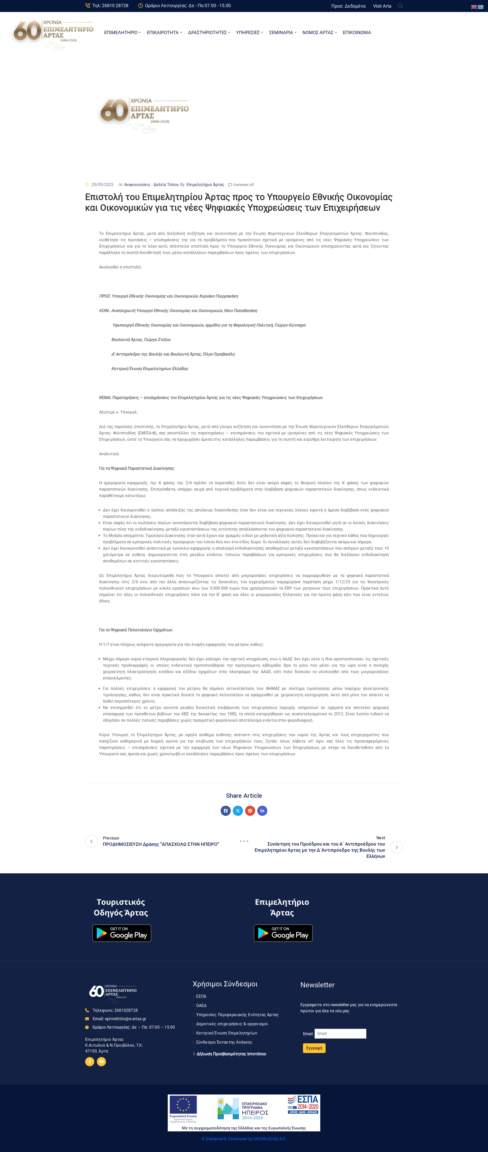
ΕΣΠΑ (201, 996)
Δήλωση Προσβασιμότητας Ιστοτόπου (231, 1054)
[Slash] (244, 841)
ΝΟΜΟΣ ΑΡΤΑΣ (317, 32)
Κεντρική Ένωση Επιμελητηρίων (226, 1033)
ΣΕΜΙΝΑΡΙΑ (281, 32)
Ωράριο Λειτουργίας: (134, 1027)
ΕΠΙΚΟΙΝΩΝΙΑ (357, 32)
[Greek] (481, 6)
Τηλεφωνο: (115, 1010)
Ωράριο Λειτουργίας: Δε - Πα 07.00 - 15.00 (188, 5)
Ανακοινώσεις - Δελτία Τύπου (151, 184)
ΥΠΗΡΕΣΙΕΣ (248, 32)
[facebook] (89, 1061)
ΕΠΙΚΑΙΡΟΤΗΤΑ (163, 32)
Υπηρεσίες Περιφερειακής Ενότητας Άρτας (237, 1014)
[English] (474, 6)
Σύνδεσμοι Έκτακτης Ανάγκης (224, 1042)
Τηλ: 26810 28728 (110, 5)
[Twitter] (238, 811)
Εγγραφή (314, 1048)
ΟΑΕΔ (201, 1005)
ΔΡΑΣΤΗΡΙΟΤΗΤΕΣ (207, 32)
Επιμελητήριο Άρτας (205, 184)
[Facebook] (226, 811)
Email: (119, 1018)
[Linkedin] (262, 811)
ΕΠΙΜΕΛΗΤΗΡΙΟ (121, 32)
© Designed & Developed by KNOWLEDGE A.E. (244, 1138)
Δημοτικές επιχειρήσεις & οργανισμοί (232, 1023)
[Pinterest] (250, 811)
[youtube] (101, 1061)
